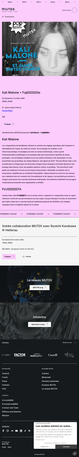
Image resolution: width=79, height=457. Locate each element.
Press (4, 381)
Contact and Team (10, 407)
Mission (5, 415)
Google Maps (7, 110)
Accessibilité (7, 400)
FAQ (4, 388)
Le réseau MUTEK (49, 388)
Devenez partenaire (50, 381)
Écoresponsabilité (10, 404)
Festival (5, 373)
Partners (5, 385)
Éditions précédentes (11, 411)
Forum (5, 377)
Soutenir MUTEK (49, 385)
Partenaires (5, 342)
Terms (9, 447)
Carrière (45, 373)
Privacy (4, 447)
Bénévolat (46, 377)
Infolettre (5, 426)
